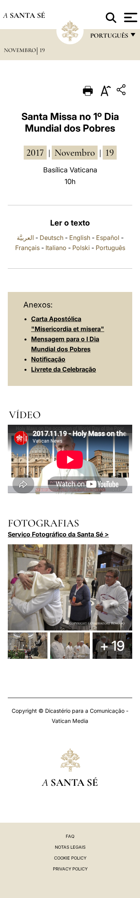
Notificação (48, 359)
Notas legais (70, 847)
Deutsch (51, 237)
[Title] (122, 91)
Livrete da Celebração (63, 369)
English (79, 237)
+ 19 (112, 645)
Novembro (20, 50)
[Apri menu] (129, 17)
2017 (35, 152)
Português (110, 248)
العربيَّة (25, 237)
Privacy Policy (70, 869)
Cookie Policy (70, 858)
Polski (81, 248)
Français (27, 248)
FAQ (70, 836)
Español (107, 237)
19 (42, 50)
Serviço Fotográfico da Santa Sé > (58, 534)
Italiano (56, 248)
